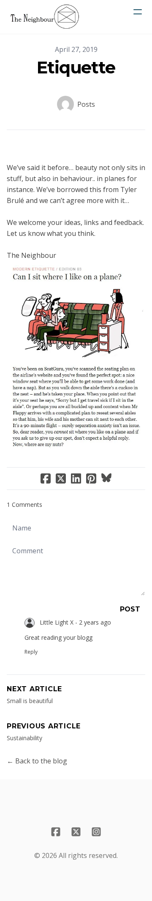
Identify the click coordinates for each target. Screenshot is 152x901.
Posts (86, 104)
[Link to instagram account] (96, 832)
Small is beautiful (30, 701)
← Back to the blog (37, 761)
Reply (31, 651)
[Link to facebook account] (56, 832)
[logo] (44, 16)
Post (130, 609)
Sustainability (24, 738)
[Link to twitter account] (76, 832)
